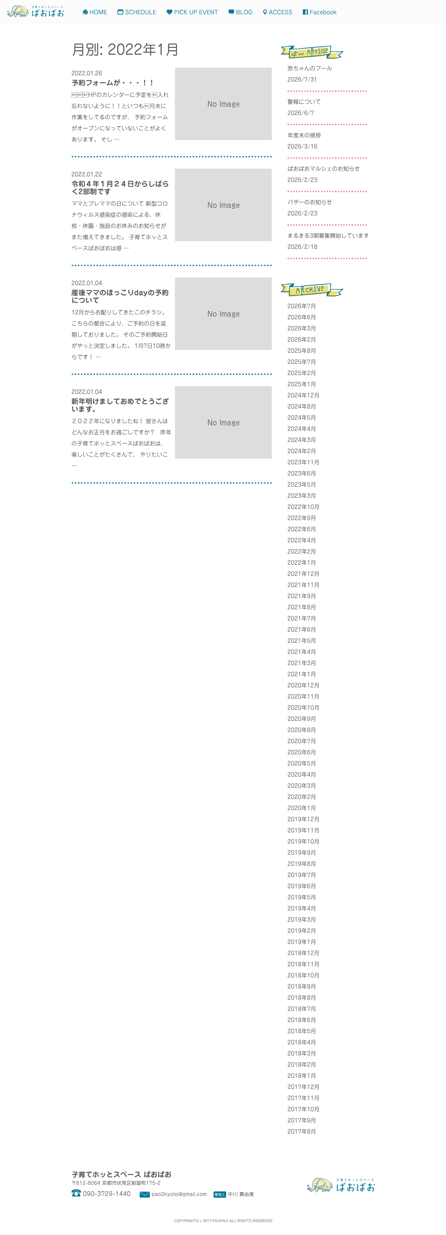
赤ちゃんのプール (309, 68)
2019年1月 (301, 942)
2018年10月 (303, 975)
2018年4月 (301, 1042)
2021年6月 (301, 629)
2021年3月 (301, 663)
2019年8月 (301, 864)
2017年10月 (303, 1109)
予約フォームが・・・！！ (113, 82)
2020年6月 (301, 752)
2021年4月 (301, 652)
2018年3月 (301, 1053)
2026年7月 (301, 306)
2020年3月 (301, 785)
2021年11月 (303, 585)
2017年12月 (303, 1087)
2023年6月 (301, 473)
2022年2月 (301, 551)
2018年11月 (303, 964)
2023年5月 (301, 484)
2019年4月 (301, 908)
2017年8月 (301, 1131)
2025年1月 (301, 384)
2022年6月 (301, 529)
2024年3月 (301, 440)
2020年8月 (301, 730)
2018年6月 (301, 1020)
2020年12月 (303, 685)
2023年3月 (301, 495)
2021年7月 (301, 618)
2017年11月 (303, 1098)
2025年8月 (301, 350)
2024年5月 (301, 417)
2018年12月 (303, 953)
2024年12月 (303, 395)
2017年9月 (301, 1120)
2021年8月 (301, 607)
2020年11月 (303, 696)
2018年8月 (301, 997)
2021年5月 (301, 640)
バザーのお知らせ (309, 202)
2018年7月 (301, 1009)
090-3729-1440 (107, 1194)
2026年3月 (301, 328)
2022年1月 (301, 562)
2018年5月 (301, 1031)
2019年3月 (301, 919)
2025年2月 (301, 373)
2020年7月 (301, 741)
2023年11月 (303, 462)
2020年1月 (301, 808)
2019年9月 (301, 852)
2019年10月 (303, 841)
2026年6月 (301, 317)
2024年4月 (301, 429)
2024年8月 (301, 406)
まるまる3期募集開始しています (328, 235)
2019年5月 (301, 897)
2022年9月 (301, 518)
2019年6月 (301, 886)
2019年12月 (303, 819)
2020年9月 (301, 719)
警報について (304, 102)
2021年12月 (303, 574)
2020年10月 (303, 707)
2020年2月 (301, 797)
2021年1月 (301, 674)
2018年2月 (301, 1064)
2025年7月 (301, 362)
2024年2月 (301, 451)
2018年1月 (301, 1075)
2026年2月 (301, 339)
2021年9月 (301, 596)
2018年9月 (301, 986)
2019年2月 (301, 930)
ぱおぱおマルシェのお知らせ (323, 168)
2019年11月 (303, 830)
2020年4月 (301, 774)
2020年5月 (301, 763)
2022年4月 (301, 540)
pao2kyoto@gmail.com (179, 1194)
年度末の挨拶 (304, 135)
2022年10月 (303, 507)
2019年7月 (301, 875)
